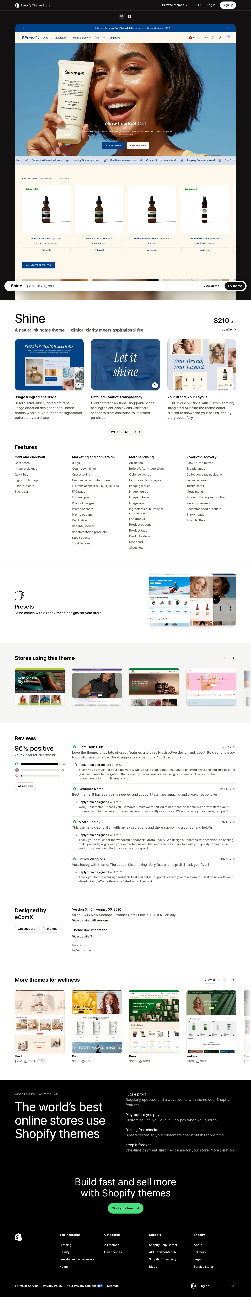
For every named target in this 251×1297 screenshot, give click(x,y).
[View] (40, 687)
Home (64, 1266)
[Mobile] (129, 17)
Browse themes (173, 5)
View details (80, 920)
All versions (100, 920)
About (198, 1245)
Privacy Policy (52, 1286)
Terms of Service (27, 1286)
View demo (211, 286)
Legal (197, 1259)
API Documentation (162, 1252)
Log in (211, 5)
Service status (204, 1266)
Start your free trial (125, 1208)
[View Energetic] (169, 599)
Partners (200, 1252)
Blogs (153, 1266)
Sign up (228, 5)
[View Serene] (192, 599)
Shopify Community (162, 1259)
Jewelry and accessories (77, 1259)
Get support (26, 928)
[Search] (199, 5)
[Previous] (224, 658)
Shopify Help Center (163, 1245)
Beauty (64, 1252)
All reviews (25, 786)
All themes (49, 928)
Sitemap (113, 1286)
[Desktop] (121, 17)
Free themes (113, 1252)
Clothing (65, 1245)
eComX (231, 329)
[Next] (233, 658)
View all (210, 979)
